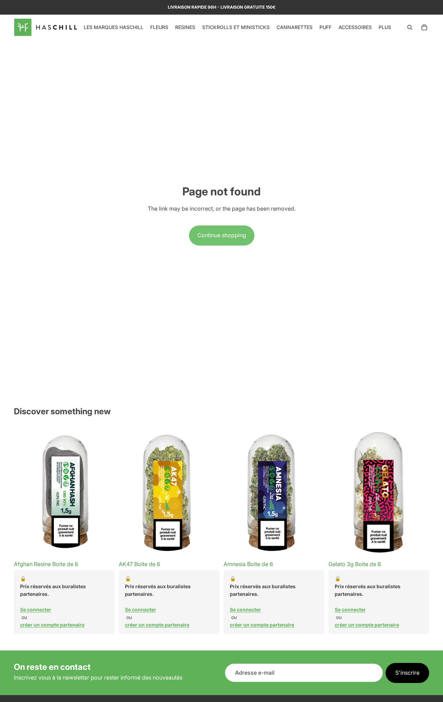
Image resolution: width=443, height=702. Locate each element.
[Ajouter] (418, 546)
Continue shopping (221, 235)
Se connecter (35, 609)
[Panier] (424, 27)
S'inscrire (407, 672)
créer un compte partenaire (52, 625)
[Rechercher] (409, 27)
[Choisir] (104, 546)
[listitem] (385, 27)
